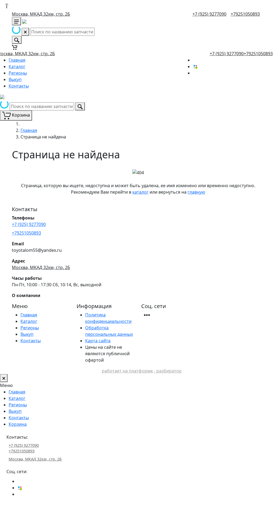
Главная (17, 60)
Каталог (17, 66)
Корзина (18, 424)
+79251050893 (245, 14)
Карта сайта (98, 341)
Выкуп (15, 79)
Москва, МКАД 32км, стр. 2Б (41, 14)
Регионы (18, 73)
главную (196, 192)
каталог (140, 192)
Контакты (19, 86)
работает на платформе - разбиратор (142, 371)
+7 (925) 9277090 (209, 14)
